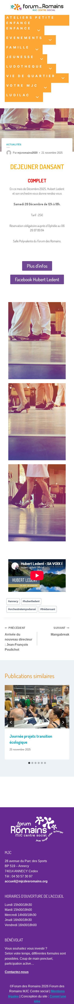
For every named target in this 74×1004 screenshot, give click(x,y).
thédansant (47, 609)
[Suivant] (63, 722)
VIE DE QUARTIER (31, 76)
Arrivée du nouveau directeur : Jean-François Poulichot (18, 638)
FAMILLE (18, 47)
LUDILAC (18, 95)
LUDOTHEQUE (24, 66)
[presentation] (37, 706)
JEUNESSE (20, 57)
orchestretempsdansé (22, 609)
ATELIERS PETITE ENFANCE (30, 20)
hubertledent (31, 601)
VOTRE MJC (22, 85)
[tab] (29, 763)
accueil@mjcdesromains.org (26, 881)
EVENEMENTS (24, 38)
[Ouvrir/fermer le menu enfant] (39, 30)
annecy (13, 601)
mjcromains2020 (27, 152)
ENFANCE (19, 28)
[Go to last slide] (11, 722)
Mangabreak (60, 631)
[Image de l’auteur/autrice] (8, 152)
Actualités (13, 144)
